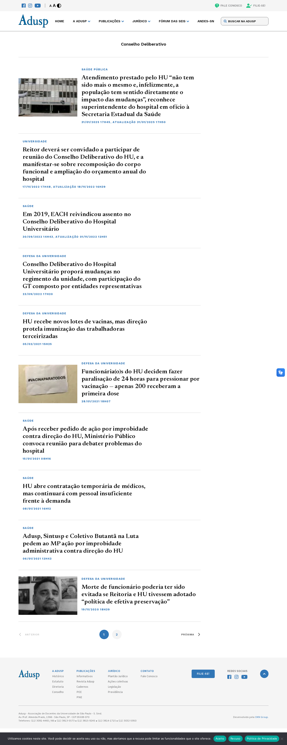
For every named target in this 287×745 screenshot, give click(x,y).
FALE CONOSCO (231, 5)
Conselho (58, 692)
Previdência (115, 692)
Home (59, 21)
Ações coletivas (118, 681)
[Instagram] (30, 6)
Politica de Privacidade (262, 738)
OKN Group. (262, 717)
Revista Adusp (85, 681)
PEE (79, 692)
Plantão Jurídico (118, 676)
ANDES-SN (205, 21)
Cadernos (82, 687)
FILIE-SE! (259, 5)
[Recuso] (282, 739)
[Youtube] (38, 6)
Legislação (114, 687)
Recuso (235, 738)
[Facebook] (24, 6)
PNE (79, 697)
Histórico (58, 676)
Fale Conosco (149, 676)
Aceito (220, 738)
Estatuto (57, 681)
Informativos (84, 676)
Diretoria (58, 687)
